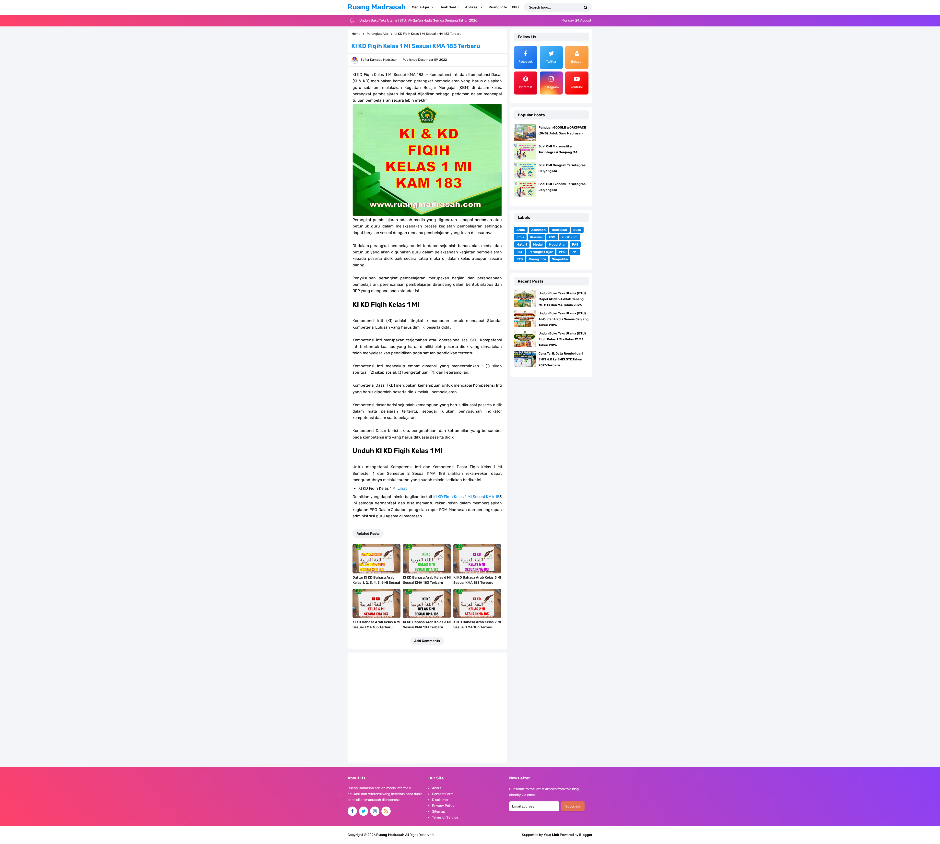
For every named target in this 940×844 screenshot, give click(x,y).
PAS (575, 244)
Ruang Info (537, 259)
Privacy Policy (443, 806)
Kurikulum (569, 237)
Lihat (402, 488)
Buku (577, 230)
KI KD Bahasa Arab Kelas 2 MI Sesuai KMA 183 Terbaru (477, 624)
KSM (552, 237)
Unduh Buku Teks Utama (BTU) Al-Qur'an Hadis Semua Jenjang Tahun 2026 (563, 319)
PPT (575, 252)
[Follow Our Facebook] (352, 811)
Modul (538, 244)
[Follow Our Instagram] (374, 811)
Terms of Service (445, 817)
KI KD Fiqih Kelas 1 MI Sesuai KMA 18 (466, 496)
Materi (522, 244)
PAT (519, 252)
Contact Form (442, 794)
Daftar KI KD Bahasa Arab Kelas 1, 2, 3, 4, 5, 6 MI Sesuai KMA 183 (376, 582)
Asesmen (538, 230)
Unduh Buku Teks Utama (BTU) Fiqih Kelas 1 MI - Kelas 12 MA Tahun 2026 (415, 20)
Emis (520, 237)
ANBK (521, 230)
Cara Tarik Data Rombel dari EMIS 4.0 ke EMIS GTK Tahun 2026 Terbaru (561, 359)
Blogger (585, 835)
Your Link (551, 835)
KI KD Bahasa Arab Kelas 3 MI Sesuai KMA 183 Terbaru (427, 624)
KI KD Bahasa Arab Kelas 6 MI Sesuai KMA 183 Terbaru (427, 580)
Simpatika (560, 259)
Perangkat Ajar (541, 252)
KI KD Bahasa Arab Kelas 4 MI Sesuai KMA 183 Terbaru (376, 624)
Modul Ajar (557, 244)
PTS (520, 259)
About (436, 788)
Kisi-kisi (536, 237)
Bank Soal (559, 230)
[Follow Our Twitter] (363, 811)
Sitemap (438, 811)
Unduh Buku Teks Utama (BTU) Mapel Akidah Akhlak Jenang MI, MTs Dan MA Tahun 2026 (562, 299)
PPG (562, 252)
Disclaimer (440, 800)
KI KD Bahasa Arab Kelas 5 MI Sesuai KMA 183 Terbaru (477, 580)
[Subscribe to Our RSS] (386, 811)
